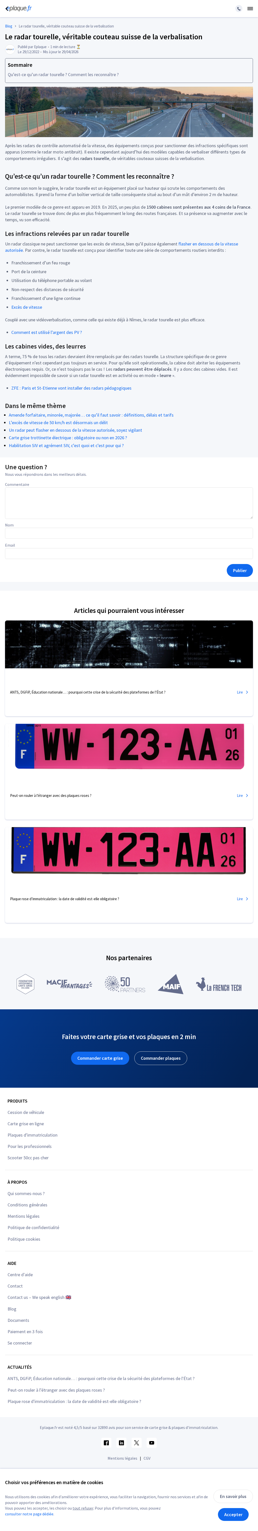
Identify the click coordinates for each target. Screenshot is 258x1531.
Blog (12, 1309)
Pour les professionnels (30, 1146)
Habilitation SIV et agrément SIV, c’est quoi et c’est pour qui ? (66, 445)
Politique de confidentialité (33, 1227)
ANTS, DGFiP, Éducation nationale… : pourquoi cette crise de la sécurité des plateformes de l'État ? (101, 1378)
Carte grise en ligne (26, 1124)
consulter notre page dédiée (29, 1513)
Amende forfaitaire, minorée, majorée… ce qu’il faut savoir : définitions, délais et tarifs (91, 415)
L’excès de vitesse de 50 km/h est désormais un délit (58, 422)
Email (10, 545)
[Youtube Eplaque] (152, 1443)
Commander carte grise (100, 1058)
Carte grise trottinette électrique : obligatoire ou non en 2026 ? (68, 438)
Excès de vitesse (26, 307)
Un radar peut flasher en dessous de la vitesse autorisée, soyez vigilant (75, 430)
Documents (18, 1320)
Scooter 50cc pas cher (28, 1158)
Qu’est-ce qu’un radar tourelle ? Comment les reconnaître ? (63, 74)
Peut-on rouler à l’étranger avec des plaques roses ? (56, 1390)
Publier (240, 570)
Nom (9, 524)
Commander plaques (161, 1058)
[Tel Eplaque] (238, 8)
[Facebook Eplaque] (106, 1443)
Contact (15, 1286)
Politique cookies (24, 1239)
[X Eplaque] (137, 1443)
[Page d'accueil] (17, 9)
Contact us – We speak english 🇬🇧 (39, 1297)
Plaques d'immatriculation (32, 1135)
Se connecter (20, 1343)
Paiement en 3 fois (25, 1331)
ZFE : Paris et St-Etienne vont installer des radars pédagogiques (71, 388)
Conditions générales (27, 1205)
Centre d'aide (20, 1274)
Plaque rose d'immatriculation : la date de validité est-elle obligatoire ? (74, 1401)
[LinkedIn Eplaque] (121, 1443)
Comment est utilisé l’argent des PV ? (46, 332)
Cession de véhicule (26, 1112)
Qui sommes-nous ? (26, 1193)
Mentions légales (24, 1216)
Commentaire (17, 484)
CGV (147, 1458)
